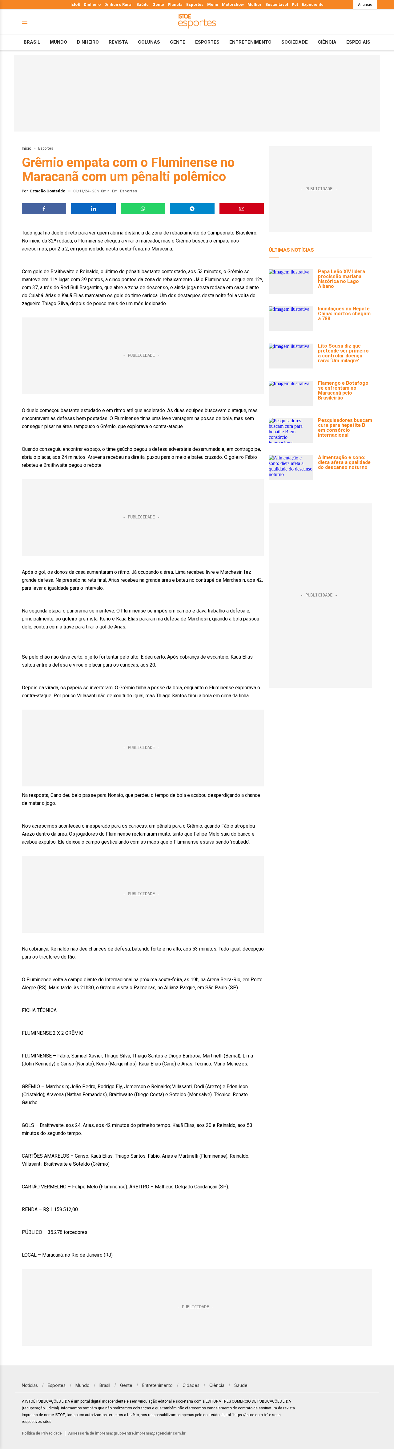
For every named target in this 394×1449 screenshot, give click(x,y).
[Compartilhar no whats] (143, 208)
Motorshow (233, 4)
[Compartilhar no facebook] (44, 208)
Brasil (32, 42)
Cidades (191, 1385)
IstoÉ (75, 4)
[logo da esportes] (197, 22)
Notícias (30, 1385)
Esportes (194, 4)
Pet (295, 4)
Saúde (142, 4)
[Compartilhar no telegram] (192, 208)
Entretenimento (250, 42)
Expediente (313, 4)
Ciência (327, 42)
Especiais (358, 42)
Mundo (58, 42)
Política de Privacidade (42, 1433)
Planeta (175, 4)
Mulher (254, 4)
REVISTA (118, 42)
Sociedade (294, 42)
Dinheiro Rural (118, 4)
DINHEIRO (88, 42)
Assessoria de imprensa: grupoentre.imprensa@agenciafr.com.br (127, 1433)
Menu (212, 4)
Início (26, 148)
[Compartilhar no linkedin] (93, 208)
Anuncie (365, 4)
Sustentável (276, 4)
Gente (158, 4)
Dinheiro (92, 4)
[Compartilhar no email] (241, 208)
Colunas (149, 42)
